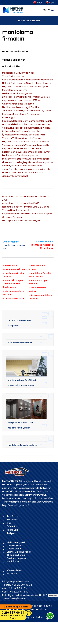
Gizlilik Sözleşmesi (16, 542)
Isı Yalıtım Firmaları (29, 127)
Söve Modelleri (14, 570)
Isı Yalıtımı (24, 124)
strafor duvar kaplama (29, 158)
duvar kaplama (25, 148)
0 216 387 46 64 (13, 614)
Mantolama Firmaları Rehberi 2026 (20, 203)
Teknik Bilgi (12, 529)
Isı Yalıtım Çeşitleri (26, 131)
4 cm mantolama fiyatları (20, 342)
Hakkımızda (13, 519)
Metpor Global (14, 548)
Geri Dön (53, 595)
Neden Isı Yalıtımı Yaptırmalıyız (29, 141)
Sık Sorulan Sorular (16, 554)
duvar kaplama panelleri (29, 151)
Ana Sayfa (12, 516)
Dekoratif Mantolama (25, 86)
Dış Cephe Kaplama (17, 558)
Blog (9, 522)
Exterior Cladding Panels (19, 551)
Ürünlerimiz (13, 526)
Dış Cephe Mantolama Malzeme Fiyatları (21, 104)
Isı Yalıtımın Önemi (19, 138)
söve (13, 148)
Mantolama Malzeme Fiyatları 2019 (27, 96)
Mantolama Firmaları (24, 83)
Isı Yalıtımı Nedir (38, 124)
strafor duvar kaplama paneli (27, 169)
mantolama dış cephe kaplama (22, 445)
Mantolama (18, 79)
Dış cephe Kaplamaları (16, 606)
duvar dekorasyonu (27, 172)
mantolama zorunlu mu (14, 245)
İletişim (11, 533)
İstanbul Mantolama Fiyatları (28, 120)
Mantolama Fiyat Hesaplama (24, 110)
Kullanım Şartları (15, 545)
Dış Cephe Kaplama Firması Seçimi (21, 220)
